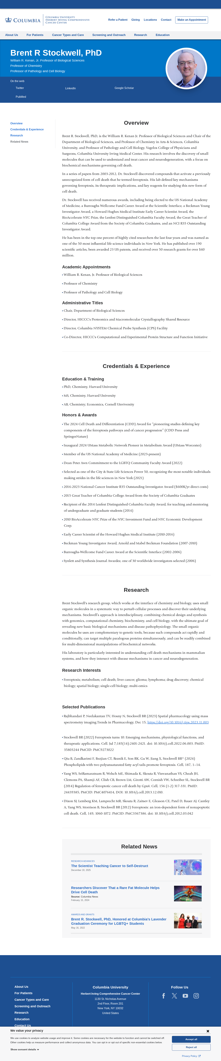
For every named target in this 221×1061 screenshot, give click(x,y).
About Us (21, 986)
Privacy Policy (190, 1056)
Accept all (191, 1039)
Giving (135, 19)
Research (16, 135)
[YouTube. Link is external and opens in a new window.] (185, 996)
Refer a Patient (117, 19)
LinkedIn (71, 88)
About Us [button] (11, 35)
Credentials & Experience (27, 129)
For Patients (23, 993)
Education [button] (163, 35)
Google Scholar (125, 88)
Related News (19, 141)
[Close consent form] (208, 1031)
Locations (151, 19)
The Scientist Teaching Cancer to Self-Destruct (109, 866)
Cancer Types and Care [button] (68, 35)
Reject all (191, 1047)
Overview (16, 123)
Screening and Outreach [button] (109, 35)
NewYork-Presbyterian (110, 966)
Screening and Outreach (32, 1006)
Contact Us (23, 1025)
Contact (166, 19)
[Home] (47, 20)
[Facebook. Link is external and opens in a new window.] (163, 996)
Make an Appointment (191, 19)
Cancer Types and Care (32, 999)
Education (22, 1019)
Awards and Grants (82, 914)
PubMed (22, 96)
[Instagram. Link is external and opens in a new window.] (196, 996)
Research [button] (140, 35)
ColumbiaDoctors (160, 966)
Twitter (21, 88)
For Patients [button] (35, 35)
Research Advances (83, 861)
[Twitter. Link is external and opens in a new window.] (174, 996)
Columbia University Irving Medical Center (110, 4)
